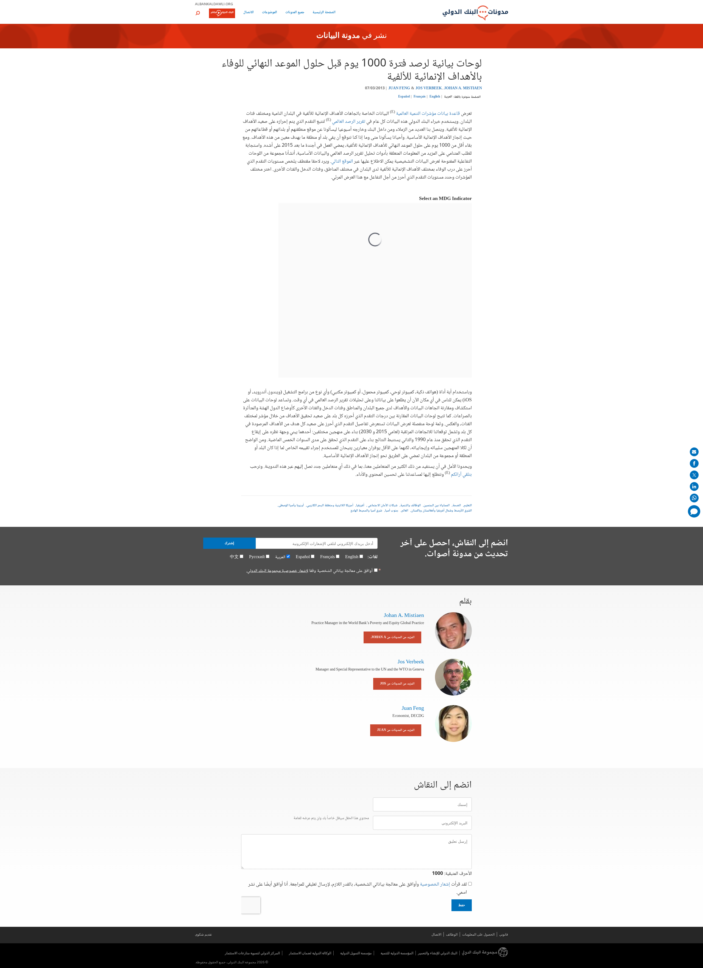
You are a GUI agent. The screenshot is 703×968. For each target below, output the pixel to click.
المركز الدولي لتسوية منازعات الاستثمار (252, 953)
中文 (234, 557)
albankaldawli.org (214, 3)
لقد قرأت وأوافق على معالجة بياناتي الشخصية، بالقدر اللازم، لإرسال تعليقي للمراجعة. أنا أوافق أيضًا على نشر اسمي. (357, 889)
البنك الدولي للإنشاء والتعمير (437, 953)
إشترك (229, 543)
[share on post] (694, 475)
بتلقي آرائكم (461, 475)
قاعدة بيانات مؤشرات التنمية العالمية (428, 114)
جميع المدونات (294, 12)
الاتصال (248, 12)
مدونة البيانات (338, 36)
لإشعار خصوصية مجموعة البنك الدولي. (277, 571)
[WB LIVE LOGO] (222, 13)
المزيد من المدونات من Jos (397, 684)
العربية (448, 96)
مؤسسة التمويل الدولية (356, 953)
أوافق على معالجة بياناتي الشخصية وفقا (309, 571)
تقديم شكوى (203, 934)
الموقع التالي (342, 161)
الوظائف (451, 934)
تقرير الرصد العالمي (348, 122)
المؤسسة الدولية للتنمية (397, 953)
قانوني (503, 934)
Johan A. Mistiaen (463, 88)
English (434, 96)
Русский (257, 557)
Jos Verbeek (428, 88)
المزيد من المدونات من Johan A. (392, 637)
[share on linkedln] (694, 486)
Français (420, 96)
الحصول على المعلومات (478, 934)
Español (404, 96)
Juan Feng (399, 88)
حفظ (461, 905)
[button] (198, 13)
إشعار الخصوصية (435, 884)
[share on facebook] (694, 463)
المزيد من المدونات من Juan (395, 730)
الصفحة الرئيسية (324, 12)
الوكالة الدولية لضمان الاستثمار (310, 953)
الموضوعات (269, 12)
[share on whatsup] (694, 498)
